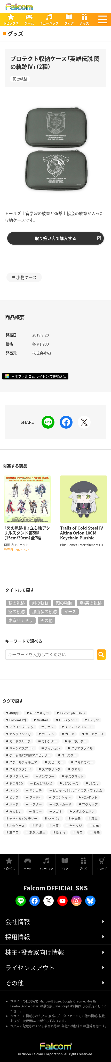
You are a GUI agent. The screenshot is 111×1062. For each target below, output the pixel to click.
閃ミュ (61, 832)
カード (69, 734)
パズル (93, 783)
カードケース (94, 734)
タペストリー (18, 776)
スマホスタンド (20, 769)
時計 (38, 825)
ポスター (35, 804)
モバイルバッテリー (23, 818)
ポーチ (14, 804)
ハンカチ (35, 790)
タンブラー (46, 776)
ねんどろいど (43, 783)
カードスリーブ (20, 741)
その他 (46, 620)
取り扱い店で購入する (55, 238)
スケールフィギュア (23, 762)
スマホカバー (83, 762)
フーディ (35, 797)
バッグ (14, 790)
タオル (76, 769)
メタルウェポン (83, 811)
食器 (96, 832)
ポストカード (62, 804)
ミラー (37, 811)
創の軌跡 (40, 603)
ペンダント (89, 797)
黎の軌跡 (16, 603)
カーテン (48, 734)
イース (70, 611)
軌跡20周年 (37, 832)
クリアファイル (82, 748)
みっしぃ (15, 811)
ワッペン (54, 818)
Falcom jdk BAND (72, 713)
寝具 (94, 818)
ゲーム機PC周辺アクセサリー (29, 755)
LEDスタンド (68, 720)
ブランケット (61, 797)
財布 (96, 825)
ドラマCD (16, 783)
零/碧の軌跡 (91, 603)
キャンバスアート (21, 748)
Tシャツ (93, 720)
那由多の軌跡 (44, 611)
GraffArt (42, 720)
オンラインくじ (20, 734)
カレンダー (49, 741)
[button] (102, 19)
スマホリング (51, 769)
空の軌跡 (16, 611)
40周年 (14, 713)
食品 (79, 832)
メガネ (57, 811)
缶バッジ (75, 825)
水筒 (55, 825)
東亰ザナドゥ (20, 620)
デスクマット (74, 776)
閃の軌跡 (20, 79)
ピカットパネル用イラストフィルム (77, 790)
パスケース (70, 783)
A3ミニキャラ (39, 713)
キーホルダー (77, 741)
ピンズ (14, 797)
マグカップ (90, 804)
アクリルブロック (21, 727)
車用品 (14, 832)
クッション (52, 748)
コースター (68, 755)
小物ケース (26, 277)
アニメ (49, 727)
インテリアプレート (79, 727)
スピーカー (56, 762)
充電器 (76, 818)
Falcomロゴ (17, 720)
